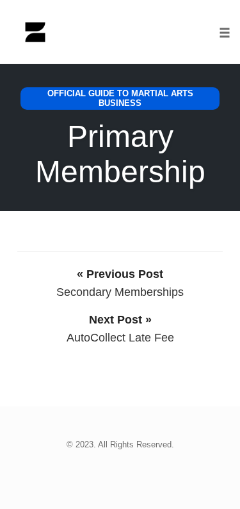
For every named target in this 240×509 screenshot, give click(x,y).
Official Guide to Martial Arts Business (120, 98)
